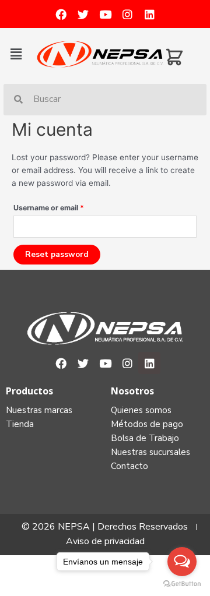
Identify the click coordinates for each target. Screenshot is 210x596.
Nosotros (132, 391)
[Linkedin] (149, 14)
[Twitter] (83, 14)
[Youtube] (105, 14)
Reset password (57, 254)
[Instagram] (127, 14)
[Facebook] (61, 14)
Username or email (48, 207)
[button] (21, 54)
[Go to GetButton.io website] (182, 584)
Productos (29, 391)
